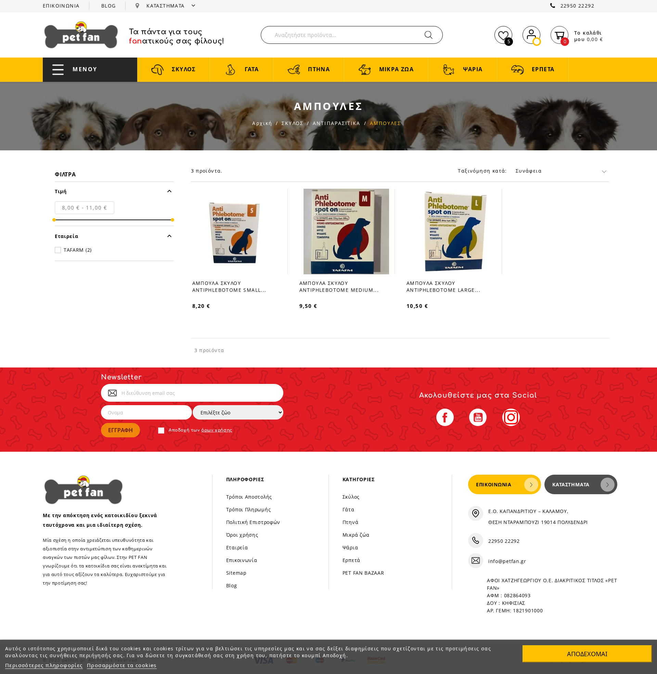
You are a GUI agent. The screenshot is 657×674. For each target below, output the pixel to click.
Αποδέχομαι (587, 654)
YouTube (478, 417)
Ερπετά (351, 560)
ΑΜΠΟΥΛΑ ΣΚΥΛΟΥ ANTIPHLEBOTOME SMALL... (229, 286)
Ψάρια (350, 547)
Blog (231, 585)
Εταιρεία (237, 547)
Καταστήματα (571, 484)
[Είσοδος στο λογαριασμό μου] (531, 33)
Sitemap (236, 573)
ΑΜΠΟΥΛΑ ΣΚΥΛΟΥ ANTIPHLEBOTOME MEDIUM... (339, 286)
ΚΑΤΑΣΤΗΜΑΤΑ (166, 5)
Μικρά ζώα (356, 535)
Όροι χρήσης (242, 535)
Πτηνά (351, 522)
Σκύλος (351, 497)
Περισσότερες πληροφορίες (44, 665)
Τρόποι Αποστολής (249, 497)
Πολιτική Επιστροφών (253, 522)
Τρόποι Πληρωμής (248, 509)
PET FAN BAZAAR (363, 573)
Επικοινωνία (241, 560)
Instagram (511, 417)
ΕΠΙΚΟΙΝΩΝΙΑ (61, 5)
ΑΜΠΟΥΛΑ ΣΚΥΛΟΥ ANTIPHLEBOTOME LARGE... (443, 286)
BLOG (108, 5)
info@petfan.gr (507, 561)
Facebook (445, 417)
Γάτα (349, 509)
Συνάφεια (529, 170)
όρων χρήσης (216, 430)
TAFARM (78, 250)
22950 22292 (577, 5)
